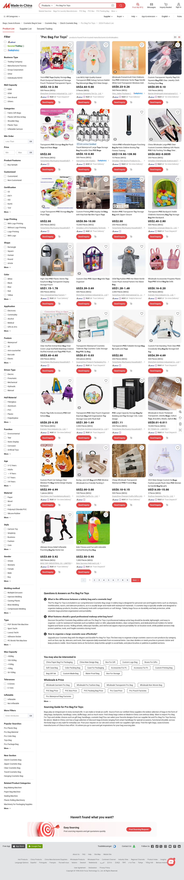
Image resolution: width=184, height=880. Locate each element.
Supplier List (26, 28)
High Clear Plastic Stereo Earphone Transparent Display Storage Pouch (54, 281)
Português (43, 862)
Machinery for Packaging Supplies (18, 804)
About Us (76, 854)
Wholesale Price (93, 859)
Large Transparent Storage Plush (56, 213)
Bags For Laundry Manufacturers (65, 11)
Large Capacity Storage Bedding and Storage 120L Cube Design (127, 416)
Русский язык (64, 862)
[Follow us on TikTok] (157, 846)
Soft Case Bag (52, 667)
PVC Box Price (71, 690)
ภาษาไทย (131, 862)
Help (133, 16)
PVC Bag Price (52, 690)
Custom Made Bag (71, 673)
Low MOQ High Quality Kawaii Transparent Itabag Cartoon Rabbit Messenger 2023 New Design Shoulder (93, 80)
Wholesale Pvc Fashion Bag (88, 685)
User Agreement (80, 868)
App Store (18, 846)
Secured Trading (44, 28)
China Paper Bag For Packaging (59, 662)
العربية (102, 862)
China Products (36, 859)
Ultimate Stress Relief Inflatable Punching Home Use (53, 548)
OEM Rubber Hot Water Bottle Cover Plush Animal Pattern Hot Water (128, 281)
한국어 (109, 862)
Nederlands (93, 862)
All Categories (12, 16)
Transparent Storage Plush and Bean (56, 146)
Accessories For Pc (119, 667)
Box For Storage (113, 673)
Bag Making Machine (13, 787)
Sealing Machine (11, 796)
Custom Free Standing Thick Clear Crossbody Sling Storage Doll (164, 348)
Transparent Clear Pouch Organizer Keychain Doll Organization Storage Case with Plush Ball (93, 416)
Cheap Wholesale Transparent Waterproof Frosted (124, 481)
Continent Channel (109, 859)
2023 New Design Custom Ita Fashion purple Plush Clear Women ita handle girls (164, 483)
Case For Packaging (95, 667)
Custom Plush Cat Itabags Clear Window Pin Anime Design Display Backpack (56, 483)
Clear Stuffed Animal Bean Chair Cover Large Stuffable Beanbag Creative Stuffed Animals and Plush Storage (57, 348)
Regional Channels (138, 859)
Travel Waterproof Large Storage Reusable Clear (92, 149)
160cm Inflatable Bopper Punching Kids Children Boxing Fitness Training (128, 147)
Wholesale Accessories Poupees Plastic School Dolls (164, 280)
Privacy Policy (105, 868)
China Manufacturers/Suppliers (56, 859)
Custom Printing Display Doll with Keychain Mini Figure (92, 213)
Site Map (97, 854)
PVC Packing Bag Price (93, 690)
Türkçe (140, 862)
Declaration (92, 868)
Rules (179, 16)
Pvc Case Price (116, 690)
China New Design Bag (89, 662)
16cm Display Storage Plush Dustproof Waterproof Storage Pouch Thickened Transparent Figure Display (55, 80)
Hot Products (23, 859)
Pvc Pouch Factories (137, 690)
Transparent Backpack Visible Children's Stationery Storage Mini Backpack (163, 214)
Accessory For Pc (141, 667)
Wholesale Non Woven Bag (151, 685)
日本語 (117, 862)
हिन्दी (124, 862)
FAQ (83, 854)
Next (135, 580)
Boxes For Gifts (151, 662)
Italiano (74, 862)
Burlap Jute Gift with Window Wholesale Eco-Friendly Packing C (92, 481)
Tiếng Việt (149, 862)
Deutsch (83, 862)
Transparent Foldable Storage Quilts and (128, 347)
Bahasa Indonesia (162, 862)
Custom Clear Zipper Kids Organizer (93, 280)
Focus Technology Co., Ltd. (94, 871)
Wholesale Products (77, 859)
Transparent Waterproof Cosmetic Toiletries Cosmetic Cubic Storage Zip (91, 348)
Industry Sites (123, 859)
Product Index (152, 859)
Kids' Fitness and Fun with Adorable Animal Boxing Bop (91, 548)
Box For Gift (110, 662)
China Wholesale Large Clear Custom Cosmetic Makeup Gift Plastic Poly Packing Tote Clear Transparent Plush (164, 147)
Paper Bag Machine (12, 791)
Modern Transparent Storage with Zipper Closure (128, 213)
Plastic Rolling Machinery (14, 800)
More (46, 701)
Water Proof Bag (92, 673)
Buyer (119, 16)
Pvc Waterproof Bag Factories (58, 696)
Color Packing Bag (72, 667)
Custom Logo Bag (130, 662)
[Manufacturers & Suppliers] (17, 5)
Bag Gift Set (51, 673)
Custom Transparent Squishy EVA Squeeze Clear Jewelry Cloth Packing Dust (164, 80)
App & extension (148, 16)
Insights (163, 859)
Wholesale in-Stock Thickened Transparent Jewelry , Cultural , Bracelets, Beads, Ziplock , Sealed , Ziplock (163, 416)
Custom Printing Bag (164, 667)
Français (53, 862)
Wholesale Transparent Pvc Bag (120, 685)
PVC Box (91, 11)
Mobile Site (107, 854)
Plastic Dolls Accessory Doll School (55, 414)
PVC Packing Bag (102, 11)
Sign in (178, 7)
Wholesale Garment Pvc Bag (58, 685)
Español (33, 862)
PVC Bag (82, 11)
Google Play (34, 846)
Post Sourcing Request (139, 829)
